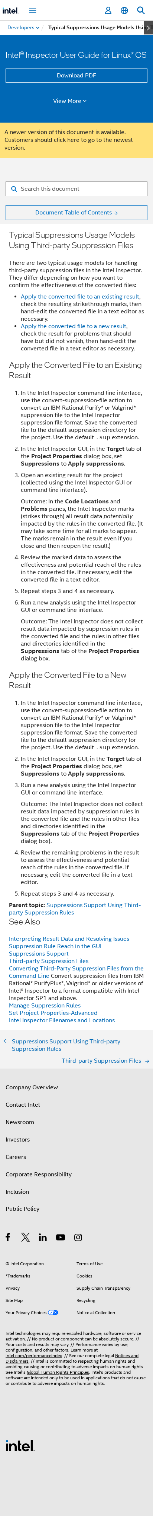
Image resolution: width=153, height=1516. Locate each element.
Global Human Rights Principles (58, 1372)
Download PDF (76, 75)
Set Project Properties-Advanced (53, 1013)
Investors (18, 1139)
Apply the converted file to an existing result (80, 296)
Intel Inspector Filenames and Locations (62, 1020)
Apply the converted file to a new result (73, 326)
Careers (16, 1157)
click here (66, 140)
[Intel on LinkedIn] (43, 1238)
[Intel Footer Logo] (20, 1445)
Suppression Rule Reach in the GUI (55, 946)
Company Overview (32, 1087)
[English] (124, 10)
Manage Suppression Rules (45, 1005)
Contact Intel (23, 1105)
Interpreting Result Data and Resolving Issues (69, 939)
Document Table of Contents (73, 212)
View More (67, 101)
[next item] (148, 27)
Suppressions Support (39, 953)
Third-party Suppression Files (48, 961)
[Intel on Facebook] (8, 1238)
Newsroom (20, 1122)
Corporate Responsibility (39, 1174)
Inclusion (17, 1192)
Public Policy (22, 1209)
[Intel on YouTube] (61, 1238)
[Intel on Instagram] (78, 1238)
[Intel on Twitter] (26, 1238)
